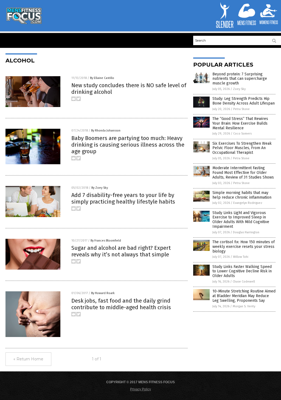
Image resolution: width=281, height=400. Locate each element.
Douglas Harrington (246, 232)
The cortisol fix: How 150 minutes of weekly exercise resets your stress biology (243, 247)
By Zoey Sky (99, 188)
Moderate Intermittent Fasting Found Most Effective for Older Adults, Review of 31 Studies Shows (243, 173)
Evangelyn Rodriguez (247, 203)
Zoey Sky (239, 89)
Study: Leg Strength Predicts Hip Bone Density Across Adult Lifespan (243, 101)
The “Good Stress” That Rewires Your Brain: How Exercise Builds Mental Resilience (240, 123)
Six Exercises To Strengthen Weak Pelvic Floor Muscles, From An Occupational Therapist (242, 148)
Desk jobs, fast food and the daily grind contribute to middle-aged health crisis (121, 304)
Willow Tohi (240, 257)
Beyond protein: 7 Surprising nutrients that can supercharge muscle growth (239, 79)
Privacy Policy (140, 389)
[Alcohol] (23, 23)
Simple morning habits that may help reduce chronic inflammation (241, 195)
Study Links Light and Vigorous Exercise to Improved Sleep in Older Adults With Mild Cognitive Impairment (240, 219)
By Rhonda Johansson (105, 130)
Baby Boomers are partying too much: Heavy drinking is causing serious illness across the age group (127, 145)
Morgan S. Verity (244, 306)
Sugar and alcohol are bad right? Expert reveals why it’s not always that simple (121, 251)
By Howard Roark (103, 293)
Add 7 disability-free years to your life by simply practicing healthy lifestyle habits (123, 198)
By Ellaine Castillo (102, 78)
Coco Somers (242, 133)
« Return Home (28, 359)
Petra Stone (241, 109)
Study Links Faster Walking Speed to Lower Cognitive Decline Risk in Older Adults (242, 271)
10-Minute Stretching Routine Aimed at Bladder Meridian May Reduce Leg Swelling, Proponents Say (244, 296)
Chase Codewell (244, 281)
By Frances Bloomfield (106, 240)
